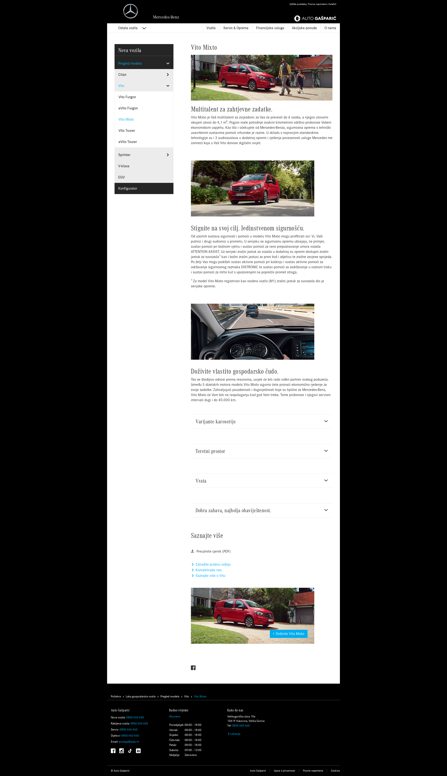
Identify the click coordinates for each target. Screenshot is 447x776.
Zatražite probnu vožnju (213, 564)
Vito (121, 86)
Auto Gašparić (258, 770)
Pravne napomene (313, 770)
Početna (116, 696)
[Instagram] (121, 751)
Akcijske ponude (304, 28)
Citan (122, 74)
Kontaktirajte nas (208, 570)
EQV (121, 177)
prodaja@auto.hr (129, 742)
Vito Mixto (126, 119)
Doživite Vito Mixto (290, 634)
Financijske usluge (270, 28)
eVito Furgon (128, 108)
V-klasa (123, 166)
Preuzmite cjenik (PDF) (213, 551)
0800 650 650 (135, 717)
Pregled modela (130, 63)
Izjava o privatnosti (284, 770)
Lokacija (235, 734)
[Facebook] (193, 668)
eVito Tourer (128, 141)
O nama (330, 28)
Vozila (211, 28)
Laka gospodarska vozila (141, 696)
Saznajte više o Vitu (210, 575)
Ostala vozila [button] (128, 28)
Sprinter (124, 155)
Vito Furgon (127, 97)
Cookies (335, 770)
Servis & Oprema (235, 28)
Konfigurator (127, 188)
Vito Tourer (127, 130)
